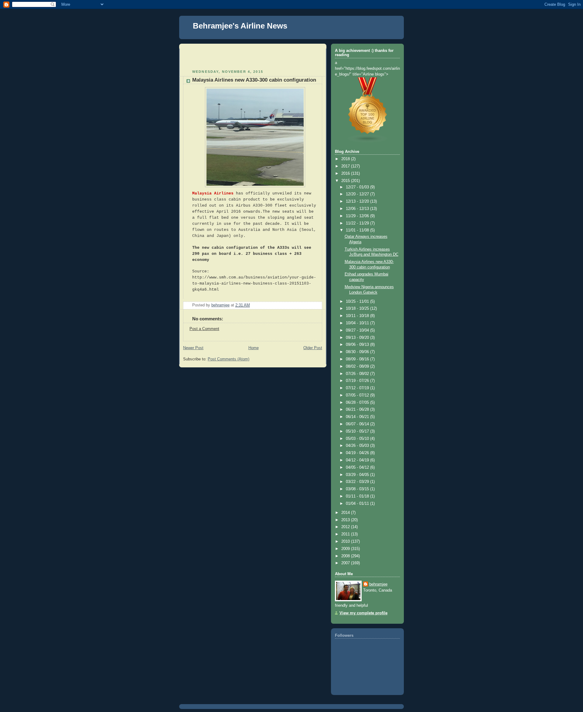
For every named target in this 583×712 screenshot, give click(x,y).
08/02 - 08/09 (358, 366)
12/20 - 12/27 (358, 194)
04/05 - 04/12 (358, 467)
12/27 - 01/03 (358, 187)
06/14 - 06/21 (358, 417)
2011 (346, 534)
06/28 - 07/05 (358, 402)
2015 (346, 181)
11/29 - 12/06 (358, 216)
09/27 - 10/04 (358, 330)
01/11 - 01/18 (358, 496)
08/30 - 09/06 (358, 352)
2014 (346, 513)
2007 (346, 563)
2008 (346, 556)
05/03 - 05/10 (358, 439)
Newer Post (193, 348)
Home (253, 348)
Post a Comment (204, 329)
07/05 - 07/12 (358, 395)
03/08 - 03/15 (358, 489)
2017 (346, 166)
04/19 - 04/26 (358, 453)
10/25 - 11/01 (358, 301)
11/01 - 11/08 (358, 230)
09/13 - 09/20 (358, 338)
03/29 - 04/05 (358, 475)
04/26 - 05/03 (358, 446)
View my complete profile (363, 613)
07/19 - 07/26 (358, 381)
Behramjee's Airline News (240, 25)
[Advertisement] (218, 58)
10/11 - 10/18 (358, 316)
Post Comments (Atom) (228, 359)
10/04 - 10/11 (358, 323)
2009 (346, 549)
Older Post (312, 348)
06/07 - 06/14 (358, 424)
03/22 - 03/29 (358, 482)
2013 (346, 520)
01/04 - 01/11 (358, 503)
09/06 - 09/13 (358, 345)
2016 (346, 173)
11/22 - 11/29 (358, 223)
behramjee (378, 584)
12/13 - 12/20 (358, 201)
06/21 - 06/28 (358, 409)
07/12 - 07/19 (358, 388)
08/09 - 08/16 (358, 359)
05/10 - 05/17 (358, 431)
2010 (346, 541)
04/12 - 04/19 (358, 460)
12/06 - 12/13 (358, 209)
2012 (346, 527)
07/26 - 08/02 (358, 374)
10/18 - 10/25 (358, 308)
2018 (346, 159)
